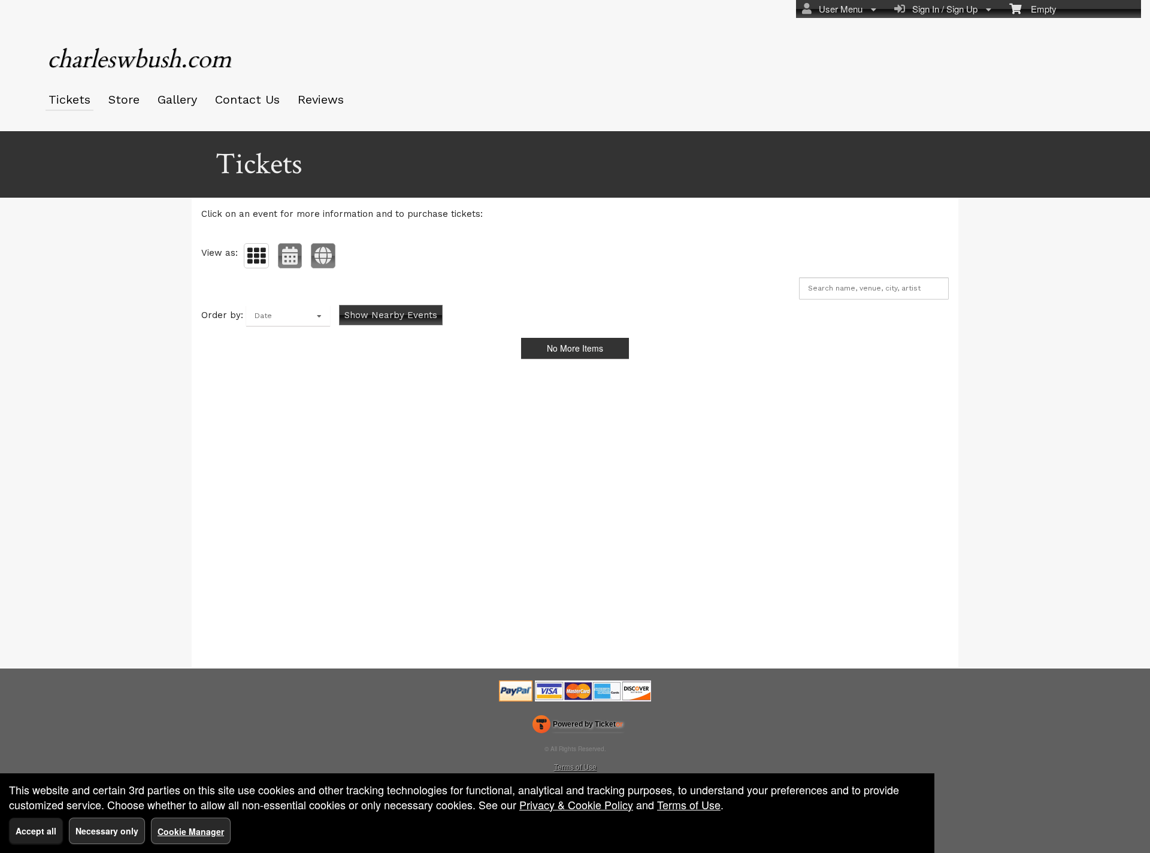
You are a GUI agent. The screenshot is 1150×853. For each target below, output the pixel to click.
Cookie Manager (191, 831)
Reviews (321, 99)
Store (124, 99)
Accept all (36, 831)
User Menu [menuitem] (838, 8)
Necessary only (106, 831)
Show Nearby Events (390, 315)
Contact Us (247, 99)
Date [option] (263, 315)
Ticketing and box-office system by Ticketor (577, 726)
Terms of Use (575, 766)
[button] (256, 255)
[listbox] (288, 315)
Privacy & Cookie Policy (576, 804)
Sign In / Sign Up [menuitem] (942, 8)
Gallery (177, 99)
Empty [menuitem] (1039, 8)
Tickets (69, 99)
